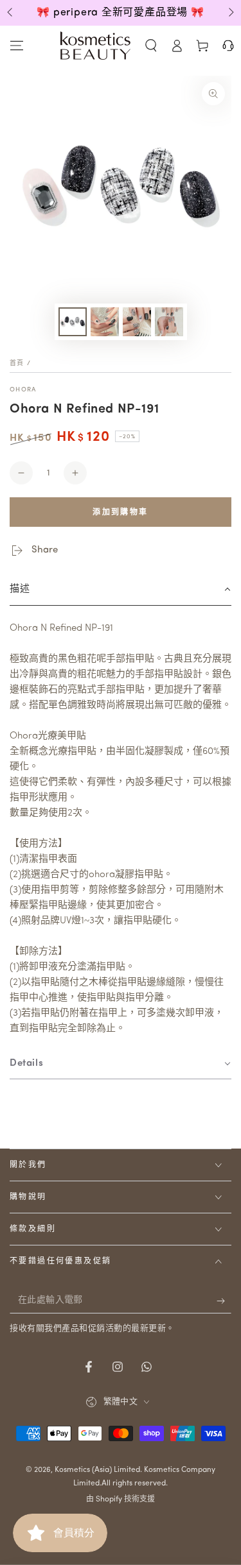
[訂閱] (224, 1301)
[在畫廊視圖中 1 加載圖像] (72, 321)
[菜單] (16, 45)
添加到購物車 (120, 513)
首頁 (17, 363)
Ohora (23, 389)
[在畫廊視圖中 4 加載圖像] (169, 321)
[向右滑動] (230, 13)
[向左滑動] (11, 13)
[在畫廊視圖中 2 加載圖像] (105, 321)
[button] (151, 45)
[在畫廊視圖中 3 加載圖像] (137, 321)
